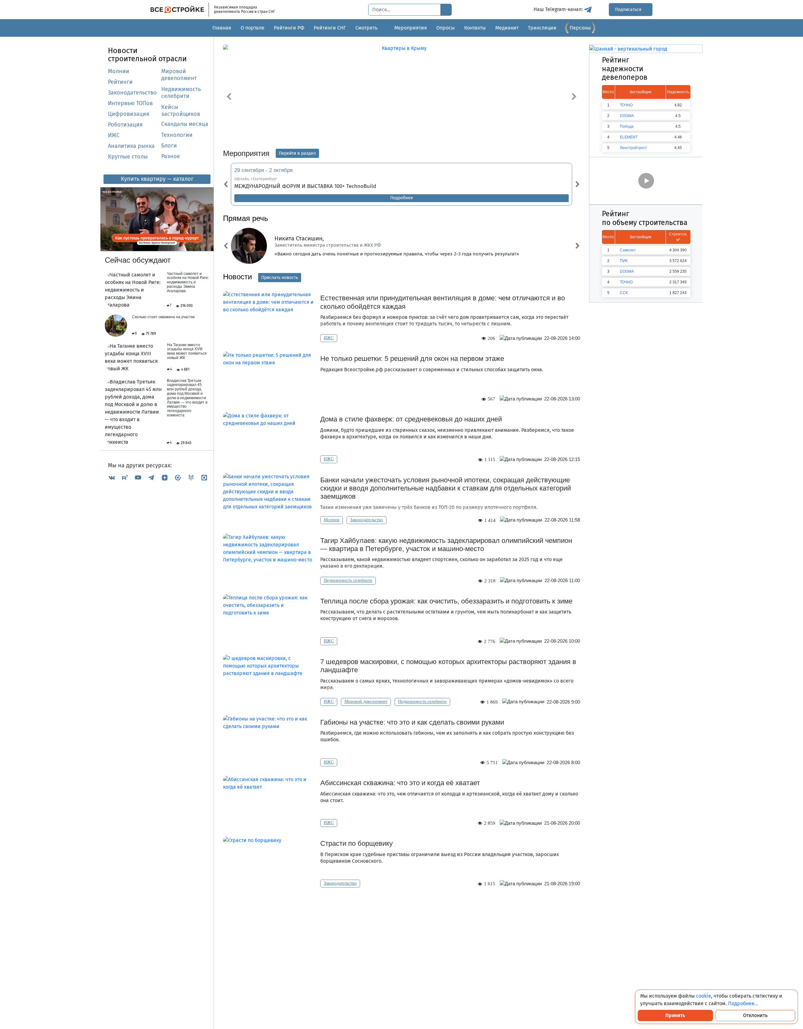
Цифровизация (128, 114)
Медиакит (506, 28)
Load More (401, 907)
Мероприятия (410, 28)
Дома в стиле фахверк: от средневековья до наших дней (411, 419)
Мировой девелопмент (179, 75)
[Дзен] (164, 477)
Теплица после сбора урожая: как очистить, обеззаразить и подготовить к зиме (446, 601)
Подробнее (401, 198)
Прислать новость (279, 277)
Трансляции (542, 28)
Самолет (628, 250)
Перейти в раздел (297, 153)
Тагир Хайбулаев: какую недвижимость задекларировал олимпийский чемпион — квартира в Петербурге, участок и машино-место (446, 545)
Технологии (177, 135)
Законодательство (132, 92)
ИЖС (114, 135)
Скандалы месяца (184, 124)
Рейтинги (120, 82)
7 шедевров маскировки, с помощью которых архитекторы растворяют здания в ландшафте (448, 666)
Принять (675, 1015)
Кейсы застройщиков (180, 111)
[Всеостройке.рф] (180, 10)
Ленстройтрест (633, 148)
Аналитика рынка (131, 146)
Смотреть (366, 28)
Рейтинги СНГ (330, 28)
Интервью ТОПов (130, 103)
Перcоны (580, 28)
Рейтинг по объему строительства (645, 218)
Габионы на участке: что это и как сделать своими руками (412, 722)
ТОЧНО (626, 105)
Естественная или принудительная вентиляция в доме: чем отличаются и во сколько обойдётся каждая (442, 302)
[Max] (204, 477)
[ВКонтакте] (111, 477)
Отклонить (755, 1015)
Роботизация (125, 124)
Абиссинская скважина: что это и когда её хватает (400, 783)
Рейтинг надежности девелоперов (624, 69)
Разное (170, 156)
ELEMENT (629, 137)
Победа (627, 126)
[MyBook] (191, 477)
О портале (252, 28)
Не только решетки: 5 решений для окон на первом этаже (412, 358)
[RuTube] (125, 477)
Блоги (169, 145)
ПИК (624, 261)
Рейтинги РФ (289, 28)
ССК (624, 293)
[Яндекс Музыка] (178, 477)
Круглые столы (128, 156)
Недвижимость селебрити (173, 93)
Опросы (445, 28)
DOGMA (627, 116)
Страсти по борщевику (356, 843)
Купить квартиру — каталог (157, 179)
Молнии (118, 71)
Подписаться (629, 9)
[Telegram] (151, 477)
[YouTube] (138, 477)
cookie (703, 996)
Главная (221, 28)
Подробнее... (743, 1003)
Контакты (475, 28)
